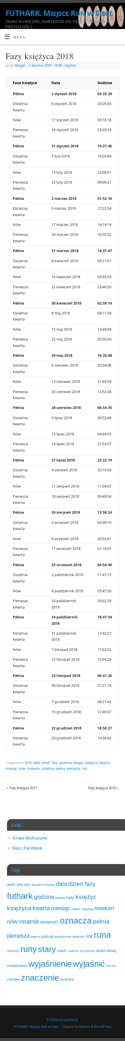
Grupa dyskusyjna (29, 837)
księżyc (78, 763)
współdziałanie (17, 965)
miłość (76, 909)
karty (70, 897)
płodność (78, 936)
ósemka (67, 979)
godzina (65, 763)
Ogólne (70, 65)
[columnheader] (25, 83)
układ (100, 950)
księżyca (91, 763)
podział (47, 936)
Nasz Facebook (27, 848)
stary (47, 949)
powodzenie (62, 936)
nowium (33, 768)
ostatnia (48, 768)
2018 (27, 763)
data (36, 763)
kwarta (104, 763)
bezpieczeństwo (43, 884)
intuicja (60, 897)
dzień (46, 763)
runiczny (13, 951)
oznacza (76, 920)
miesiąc (11, 768)
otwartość (49, 922)
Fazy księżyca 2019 (103, 788)
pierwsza (73, 768)
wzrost (111, 965)
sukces (73, 951)
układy (111, 950)
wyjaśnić (89, 963)
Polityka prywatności (62, 1020)
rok (84, 768)
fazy (54, 763)
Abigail (20, 65)
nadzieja (87, 909)
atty (27, 884)
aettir (11, 884)
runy (28, 949)
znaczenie (40, 977)
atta (20, 884)
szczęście (87, 951)
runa (102, 934)
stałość (62, 951)
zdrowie (13, 979)
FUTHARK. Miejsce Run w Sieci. (59, 13)
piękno (35, 936)
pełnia (60, 768)
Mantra (84, 1026)
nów (22, 768)
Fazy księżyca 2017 (22, 788)
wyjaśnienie (50, 963)
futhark (20, 896)
